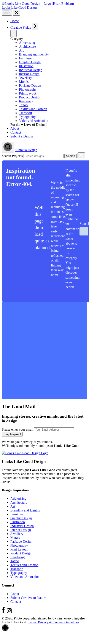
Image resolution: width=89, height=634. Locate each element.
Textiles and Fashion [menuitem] (33, 109)
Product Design (21, 553)
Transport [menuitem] (25, 113)
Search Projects (12, 156)
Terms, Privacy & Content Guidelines (53, 622)
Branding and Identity (25, 510)
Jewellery (16, 534)
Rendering (17, 557)
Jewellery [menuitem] (25, 78)
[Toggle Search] (8, 147)
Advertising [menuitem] (27, 42)
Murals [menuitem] (24, 81)
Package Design (21, 541)
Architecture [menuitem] (27, 46)
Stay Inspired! (12, 434)
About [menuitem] (14, 128)
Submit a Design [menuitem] (21, 136)
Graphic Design (21, 518)
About (14, 594)
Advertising (18, 498)
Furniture (16, 514)
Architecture (18, 502)
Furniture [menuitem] (25, 58)
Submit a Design (26, 150)
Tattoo (14, 561)
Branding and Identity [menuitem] (34, 54)
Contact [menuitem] (15, 132)
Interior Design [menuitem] (29, 74)
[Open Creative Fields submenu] (35, 26)
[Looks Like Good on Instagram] (10, 614)
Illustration (17, 522)
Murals (15, 537)
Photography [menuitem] (28, 89)
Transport (16, 569)
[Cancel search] (81, 155)
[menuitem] (48, 26)
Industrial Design (22, 526)
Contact (15, 601)
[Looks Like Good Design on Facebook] (4, 614)
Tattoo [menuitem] (23, 105)
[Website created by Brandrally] (5, 630)
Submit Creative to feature (28, 598)
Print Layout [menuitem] (27, 93)
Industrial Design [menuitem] (30, 70)
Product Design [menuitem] (29, 97)
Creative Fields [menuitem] (20, 27)
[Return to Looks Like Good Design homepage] (25, 453)
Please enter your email (17, 429)
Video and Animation (25, 576)
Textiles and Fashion (24, 565)
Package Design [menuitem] (30, 85)
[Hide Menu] (16, 13)
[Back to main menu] (13, 33)
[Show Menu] (7, 13)
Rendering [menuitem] (26, 101)
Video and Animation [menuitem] (33, 121)
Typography (18, 573)
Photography (19, 545)
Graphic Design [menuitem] (30, 62)
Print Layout (18, 549)
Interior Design (20, 530)
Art (12, 506)
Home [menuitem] (14, 21)
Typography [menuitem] (27, 117)
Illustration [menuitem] (26, 66)
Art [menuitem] (21, 50)
